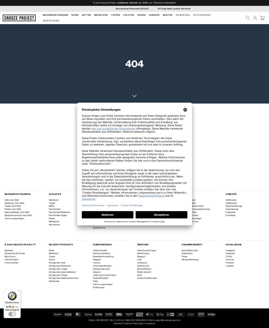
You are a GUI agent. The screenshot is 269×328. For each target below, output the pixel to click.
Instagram (230, 251)
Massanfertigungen (55, 15)
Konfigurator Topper (58, 269)
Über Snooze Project (146, 251)
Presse (185, 257)
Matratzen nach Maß (14, 203)
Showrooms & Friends (15, 253)
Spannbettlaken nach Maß (17, 212)
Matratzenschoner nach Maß (18, 215)
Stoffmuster (231, 200)
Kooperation (187, 253)
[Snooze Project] (19, 18)
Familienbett (54, 209)
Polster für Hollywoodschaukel (196, 209)
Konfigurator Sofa (57, 263)
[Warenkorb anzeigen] (262, 18)
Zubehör (154, 15)
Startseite (9, 251)
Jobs (139, 260)
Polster (128, 15)
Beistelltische (99, 228)
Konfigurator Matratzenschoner (64, 278)
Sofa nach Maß (12, 200)
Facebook (230, 253)
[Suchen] (248, 18)
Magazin (141, 257)
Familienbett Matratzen (59, 212)
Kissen (141, 15)
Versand (96, 272)
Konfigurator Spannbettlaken (62, 272)
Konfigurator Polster (58, 275)
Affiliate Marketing (190, 260)
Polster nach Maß (13, 209)
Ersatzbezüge (232, 209)
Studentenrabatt (100, 278)
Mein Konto (10, 257)
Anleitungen (98, 287)
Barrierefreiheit (144, 269)
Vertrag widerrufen (101, 269)
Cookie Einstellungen (147, 278)
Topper (115, 15)
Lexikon (96, 263)
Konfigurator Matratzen (60, 266)
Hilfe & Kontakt (202, 15)
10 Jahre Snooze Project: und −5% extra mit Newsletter (134, 3)
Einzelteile (230, 215)
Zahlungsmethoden (102, 266)
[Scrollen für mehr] (134, 96)
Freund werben (12, 263)
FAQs (95, 281)
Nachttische (54, 225)
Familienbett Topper (58, 215)
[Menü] (18, 292)
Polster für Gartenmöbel (192, 206)
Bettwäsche (54, 222)
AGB (139, 275)
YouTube (230, 260)
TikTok (229, 257)
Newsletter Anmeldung (103, 257)
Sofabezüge (231, 203)
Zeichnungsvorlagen (14, 219)
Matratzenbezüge (234, 206)
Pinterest (230, 263)
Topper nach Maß (13, 206)
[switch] (12, 314)
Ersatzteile (230, 212)
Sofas (75, 15)
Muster (167, 15)
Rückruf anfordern (101, 253)
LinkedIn (230, 266)
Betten (86, 15)
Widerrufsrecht (144, 272)
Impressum (142, 263)
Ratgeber (97, 260)
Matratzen (101, 15)
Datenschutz (143, 266)
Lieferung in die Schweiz (104, 275)
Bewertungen (51, 21)
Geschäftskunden (190, 251)
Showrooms (183, 15)
